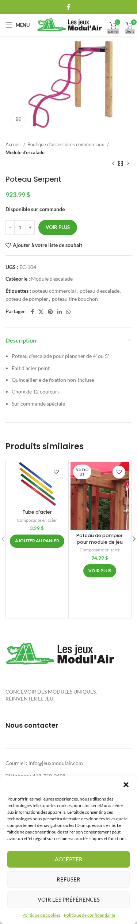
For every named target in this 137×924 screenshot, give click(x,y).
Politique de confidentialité (89, 915)
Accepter (69, 859)
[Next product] (128, 163)
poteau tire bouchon (75, 299)
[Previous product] (113, 163)
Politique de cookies (41, 915)
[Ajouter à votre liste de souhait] (56, 472)
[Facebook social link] (68, 6)
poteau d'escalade (99, 291)
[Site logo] (69, 24)
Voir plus (58, 227)
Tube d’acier (37, 512)
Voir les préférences (69, 899)
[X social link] (41, 312)
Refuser (68, 879)
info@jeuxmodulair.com (55, 763)
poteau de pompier (26, 299)
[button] (126, 784)
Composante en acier (37, 520)
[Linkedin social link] (59, 312)
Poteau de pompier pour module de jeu (99, 538)
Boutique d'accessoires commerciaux (66, 144)
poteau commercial (54, 291)
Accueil (13, 144)
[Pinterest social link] (50, 312)
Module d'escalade (25, 152)
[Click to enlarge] (18, 118)
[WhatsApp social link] (68, 312)
